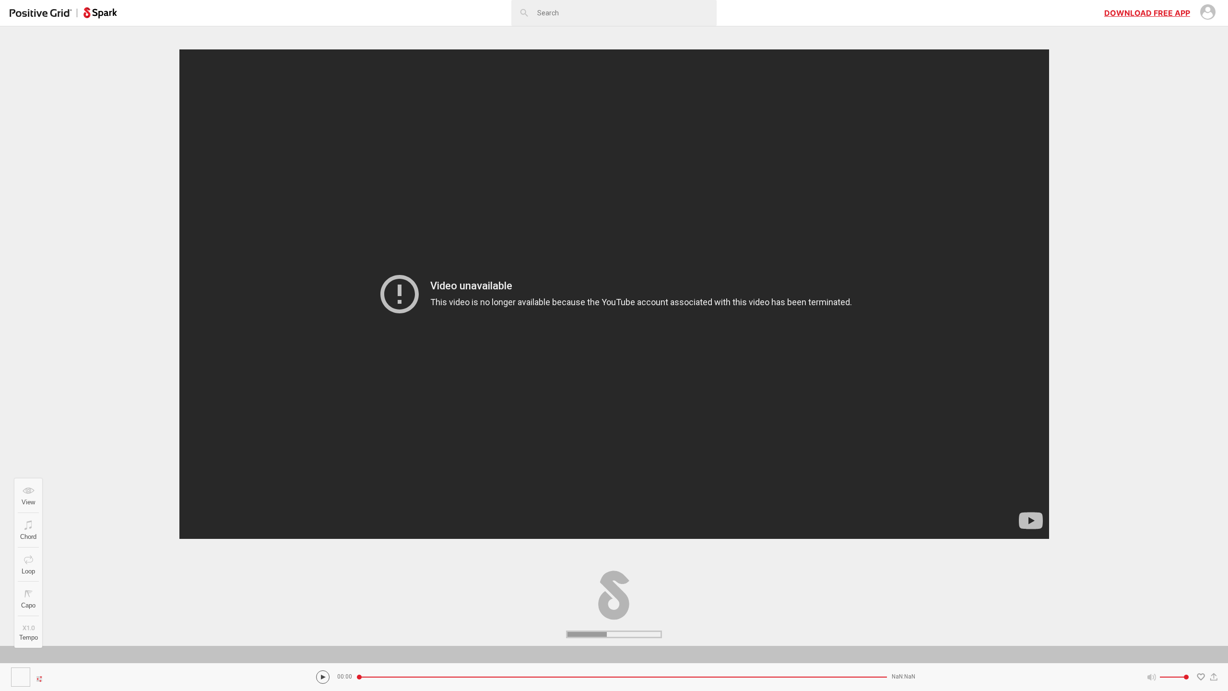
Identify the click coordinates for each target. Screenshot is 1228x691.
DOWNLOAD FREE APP (1147, 13)
